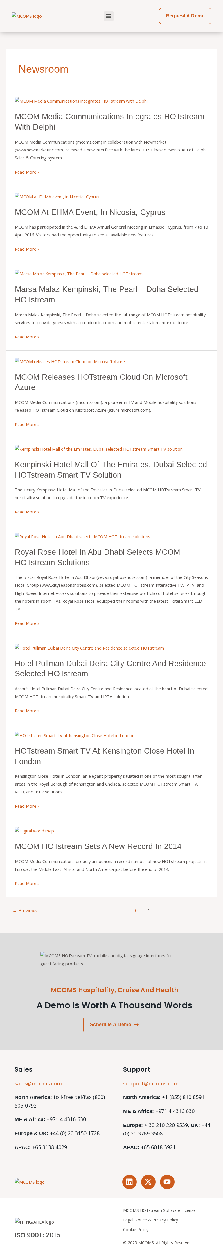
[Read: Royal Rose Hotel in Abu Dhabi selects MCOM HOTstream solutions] (82, 536)
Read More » (27, 171)
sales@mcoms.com (38, 1083)
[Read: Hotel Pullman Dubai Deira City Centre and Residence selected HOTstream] (89, 647)
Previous (24, 910)
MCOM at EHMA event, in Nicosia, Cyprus (90, 212)
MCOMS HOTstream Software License (159, 1210)
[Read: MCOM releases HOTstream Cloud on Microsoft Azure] (70, 361)
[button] (109, 16)
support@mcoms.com (151, 1083)
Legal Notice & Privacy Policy (150, 1220)
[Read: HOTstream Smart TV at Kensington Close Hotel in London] (74, 735)
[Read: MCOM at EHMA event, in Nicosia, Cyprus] (57, 196)
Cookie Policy (135, 1229)
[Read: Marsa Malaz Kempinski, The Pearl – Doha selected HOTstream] (79, 273)
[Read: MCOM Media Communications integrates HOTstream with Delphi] (81, 101)
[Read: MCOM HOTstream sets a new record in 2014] (34, 830)
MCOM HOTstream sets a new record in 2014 (98, 846)
